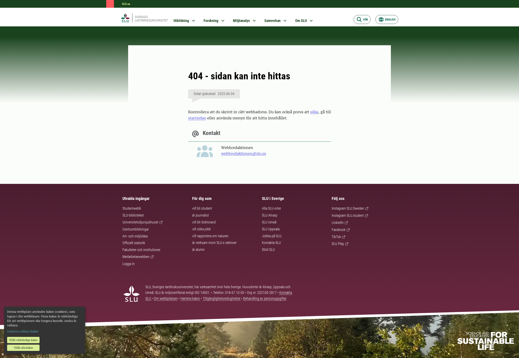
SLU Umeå (269, 222)
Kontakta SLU (271, 242)
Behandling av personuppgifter (264, 298)
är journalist (200, 215)
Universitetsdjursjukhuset (140, 222)
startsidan (197, 118)
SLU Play (338, 244)
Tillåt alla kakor (23, 347)
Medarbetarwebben (135, 256)
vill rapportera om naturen (210, 236)
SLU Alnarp (269, 215)
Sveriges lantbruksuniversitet (151, 18)
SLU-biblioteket (133, 215)
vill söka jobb (201, 229)
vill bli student (202, 208)
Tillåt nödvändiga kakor (23, 340)
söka (314, 112)
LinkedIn (338, 222)
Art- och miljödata (135, 236)
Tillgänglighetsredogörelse (222, 298)
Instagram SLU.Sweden (348, 208)
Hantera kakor (190, 298)
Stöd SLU (268, 249)
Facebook (338, 230)
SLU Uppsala (271, 229)
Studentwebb (131, 208)
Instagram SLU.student (348, 215)
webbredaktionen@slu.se (243, 153)
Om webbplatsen (166, 298)
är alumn (198, 249)
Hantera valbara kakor (22, 331)
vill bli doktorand (204, 222)
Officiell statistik (133, 243)
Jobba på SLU (271, 236)
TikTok (336, 237)
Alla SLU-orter (271, 208)
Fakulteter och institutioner (141, 250)
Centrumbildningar (135, 229)
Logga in (128, 264)
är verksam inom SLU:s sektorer (214, 242)
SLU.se (126, 3)
